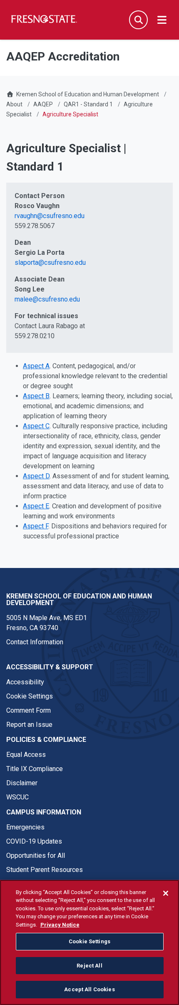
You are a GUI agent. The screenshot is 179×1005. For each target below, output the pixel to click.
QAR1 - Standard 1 (88, 104)
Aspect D (36, 476)
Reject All (89, 965)
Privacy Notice (60, 925)
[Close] (166, 893)
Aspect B (36, 396)
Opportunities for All (35, 855)
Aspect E (36, 506)
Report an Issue (29, 725)
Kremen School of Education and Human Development (87, 94)
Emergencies (25, 827)
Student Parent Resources (44, 870)
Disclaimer (21, 783)
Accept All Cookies (89, 989)
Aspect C (36, 426)
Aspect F (35, 526)
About (14, 104)
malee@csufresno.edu (47, 299)
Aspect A (36, 366)
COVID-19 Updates (34, 841)
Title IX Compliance (34, 769)
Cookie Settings (29, 696)
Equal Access (26, 755)
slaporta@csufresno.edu (50, 262)
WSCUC (17, 797)
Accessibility (25, 682)
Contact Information (34, 642)
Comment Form (28, 710)
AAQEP (43, 104)
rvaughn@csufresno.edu (50, 216)
